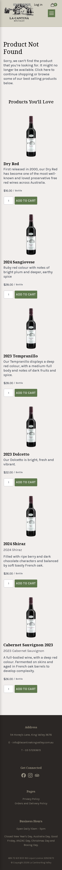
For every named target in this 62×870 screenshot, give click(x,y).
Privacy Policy (31, 799)
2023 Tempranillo (20, 355)
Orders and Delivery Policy (31, 803)
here (47, 70)
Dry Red (11, 163)
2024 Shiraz (14, 543)
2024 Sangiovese (19, 261)
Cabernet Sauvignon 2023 (28, 644)
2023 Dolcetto (16, 454)
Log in (38, 5)
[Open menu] (51, 13)
